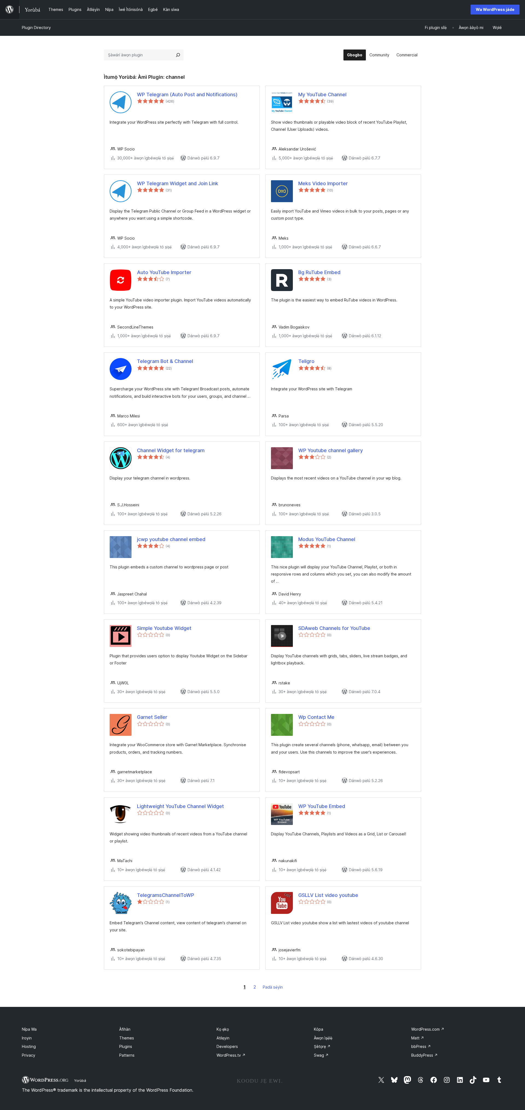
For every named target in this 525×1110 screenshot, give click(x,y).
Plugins (125, 1046)
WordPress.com (427, 1029)
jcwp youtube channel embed (171, 539)
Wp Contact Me (316, 717)
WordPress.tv (231, 1055)
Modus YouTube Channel (326, 539)
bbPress (421, 1046)
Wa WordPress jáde (495, 9)
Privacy (28, 1055)
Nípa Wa (29, 1029)
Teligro (306, 361)
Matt (417, 1038)
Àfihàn (124, 1029)
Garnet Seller (152, 717)
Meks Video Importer (323, 183)
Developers (227, 1046)
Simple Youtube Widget (164, 628)
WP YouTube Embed (321, 806)
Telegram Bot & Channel (165, 361)
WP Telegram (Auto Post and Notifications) (187, 94)
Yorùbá (80, 1080)
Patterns (127, 1055)
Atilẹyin (223, 1038)
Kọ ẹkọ (223, 1029)
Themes (126, 1038)
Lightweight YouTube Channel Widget (180, 806)
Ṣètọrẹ (322, 1046)
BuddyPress (424, 1055)
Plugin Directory (36, 27)
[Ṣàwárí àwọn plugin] (178, 55)
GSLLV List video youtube (328, 895)
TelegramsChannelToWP (165, 895)
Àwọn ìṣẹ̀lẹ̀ (323, 1038)
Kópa (318, 1029)
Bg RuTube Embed (319, 272)
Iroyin (27, 1038)
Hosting (29, 1046)
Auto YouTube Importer (164, 272)
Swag (321, 1055)
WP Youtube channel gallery (330, 450)
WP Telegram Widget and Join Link (177, 183)
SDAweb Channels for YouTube (334, 628)
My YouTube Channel (322, 94)
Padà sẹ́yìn (273, 987)
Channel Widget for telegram (171, 450)
